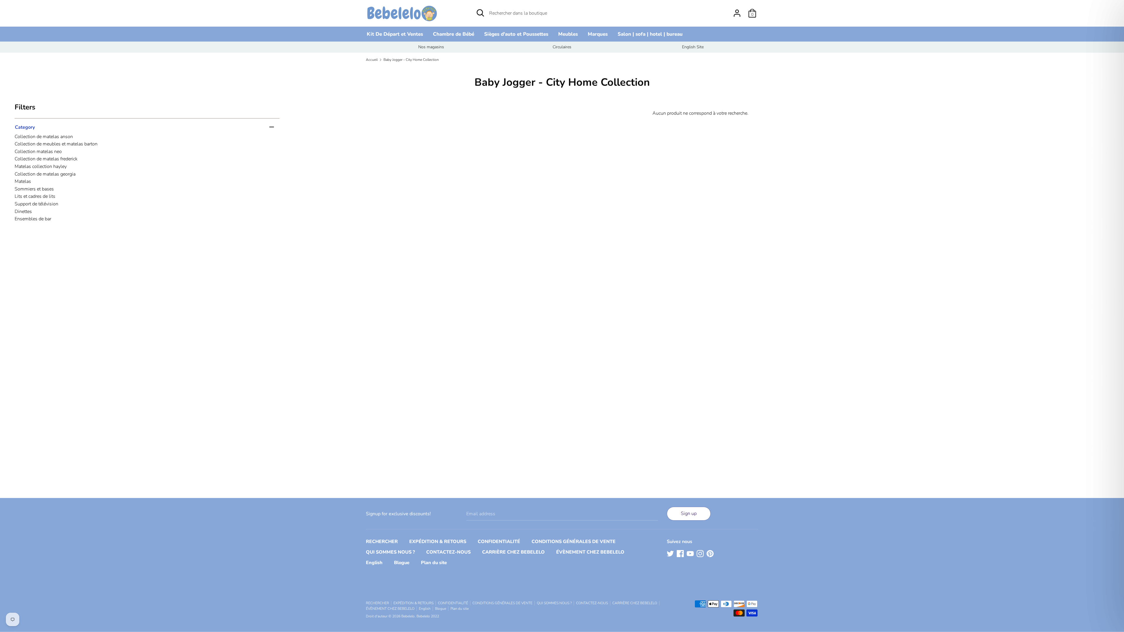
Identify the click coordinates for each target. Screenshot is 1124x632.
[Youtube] (690, 553)
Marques (598, 34)
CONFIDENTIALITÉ (499, 541)
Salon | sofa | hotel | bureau (650, 34)
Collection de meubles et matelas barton (56, 144)
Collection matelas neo (38, 151)
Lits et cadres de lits (35, 196)
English (374, 562)
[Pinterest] (710, 553)
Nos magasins (431, 47)
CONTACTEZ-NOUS (448, 552)
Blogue (401, 562)
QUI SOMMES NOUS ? (390, 552)
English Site (693, 47)
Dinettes (23, 211)
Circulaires (562, 47)
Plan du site (434, 562)
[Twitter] (670, 553)
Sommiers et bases (34, 189)
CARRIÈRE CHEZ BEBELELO (513, 552)
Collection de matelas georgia (45, 174)
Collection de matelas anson (44, 136)
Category (25, 127)
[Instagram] (700, 553)
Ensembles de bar (33, 219)
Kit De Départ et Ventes (395, 34)
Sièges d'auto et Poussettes (516, 34)
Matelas (23, 181)
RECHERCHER (382, 541)
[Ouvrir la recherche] (480, 13)
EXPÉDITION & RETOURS (437, 541)
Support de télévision (36, 204)
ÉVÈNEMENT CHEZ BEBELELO (590, 552)
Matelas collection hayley (41, 166)
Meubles (568, 34)
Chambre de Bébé (453, 34)
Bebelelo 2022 (428, 616)
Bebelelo (408, 616)
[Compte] (737, 11)
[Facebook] (680, 553)
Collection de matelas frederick (46, 159)
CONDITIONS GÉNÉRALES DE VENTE (574, 541)
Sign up (689, 513)
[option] (431, 47)
